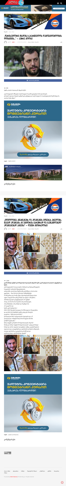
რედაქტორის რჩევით (32, 471)
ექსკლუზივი (15, 471)
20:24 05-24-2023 (21, 228)
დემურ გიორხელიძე (13, 434)
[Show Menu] (58, 3)
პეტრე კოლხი (11, 161)
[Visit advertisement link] (33, 23)
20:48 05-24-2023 (21, 42)
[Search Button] (61, 3)
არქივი (5, 472)
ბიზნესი (22, 471)
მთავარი (5, 31)
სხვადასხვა (56, 471)
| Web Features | (13, 476)
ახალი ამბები (11, 31)
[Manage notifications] (62, 482)
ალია (13, 42)
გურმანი (49, 471)
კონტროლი (42, 471)
